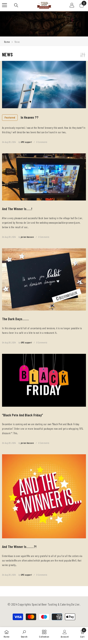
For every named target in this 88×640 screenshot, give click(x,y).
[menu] (4, 5)
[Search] (16, 5)
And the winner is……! (17, 209)
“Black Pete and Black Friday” (22, 415)
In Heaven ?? (21, 117)
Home (7, 41)
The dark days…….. (15, 319)
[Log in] (72, 5)
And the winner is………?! (19, 546)
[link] (24, 633)
